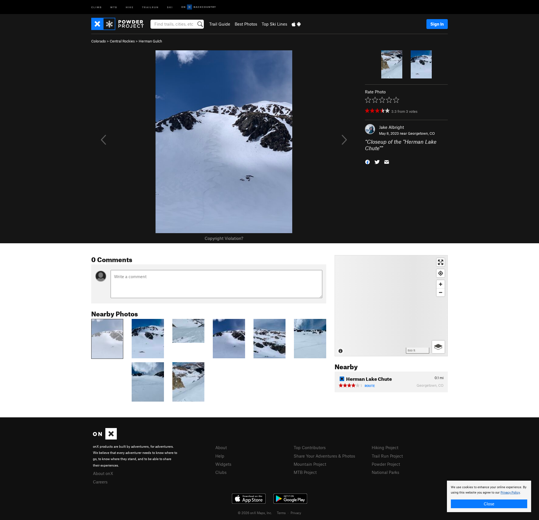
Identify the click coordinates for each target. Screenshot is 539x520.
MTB (113, 7)
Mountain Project (310, 464)
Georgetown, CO (421, 133)
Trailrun (150, 7)
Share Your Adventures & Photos (324, 455)
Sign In (437, 23)
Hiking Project (385, 447)
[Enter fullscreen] (441, 262)
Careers (100, 481)
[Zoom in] (441, 284)
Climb (96, 7)
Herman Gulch (150, 41)
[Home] (120, 24)
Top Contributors (310, 447)
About (221, 447)
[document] (489, 496)
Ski (170, 7)
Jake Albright (391, 127)
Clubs (221, 472)
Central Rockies (122, 41)
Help (219, 455)
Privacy (296, 513)
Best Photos (246, 23)
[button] (367, 161)
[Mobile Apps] (296, 23)
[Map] (391, 305)
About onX (103, 473)
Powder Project (386, 464)
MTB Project (305, 472)
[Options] (438, 347)
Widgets (223, 464)
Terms (281, 513)
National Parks (385, 472)
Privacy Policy (510, 492)
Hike (130, 7)
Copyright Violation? (224, 238)
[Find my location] (441, 273)
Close (489, 503)
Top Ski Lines (274, 23)
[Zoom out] (441, 292)
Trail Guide (219, 23)
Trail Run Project (387, 455)
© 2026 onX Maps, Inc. (255, 513)
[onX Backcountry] (198, 7)
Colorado (98, 41)
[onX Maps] (105, 437)
